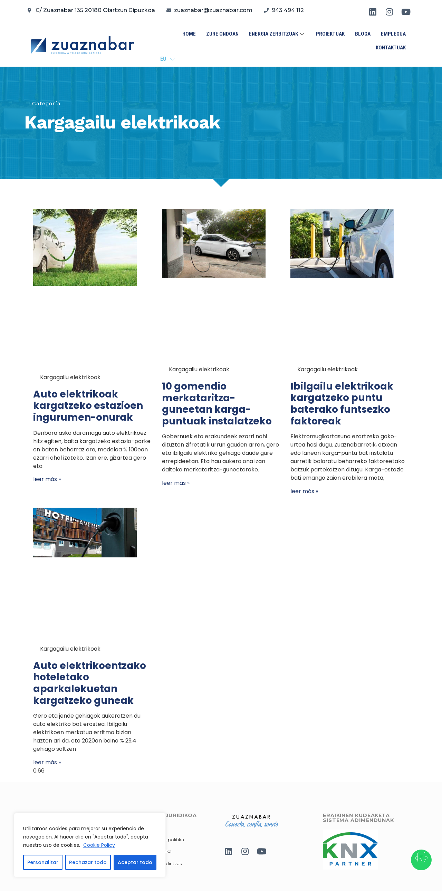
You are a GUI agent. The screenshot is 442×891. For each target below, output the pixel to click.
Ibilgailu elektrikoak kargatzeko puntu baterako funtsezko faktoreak (341, 404)
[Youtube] (406, 11)
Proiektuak (330, 34)
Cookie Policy (99, 845)
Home (189, 34)
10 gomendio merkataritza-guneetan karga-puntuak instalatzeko (217, 404)
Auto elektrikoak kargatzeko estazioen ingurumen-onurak (88, 405)
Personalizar (42, 862)
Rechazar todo (88, 862)
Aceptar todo (135, 862)
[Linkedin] (373, 11)
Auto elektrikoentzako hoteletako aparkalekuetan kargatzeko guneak (89, 683)
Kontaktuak (391, 48)
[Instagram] (389, 11)
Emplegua (393, 34)
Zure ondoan (222, 34)
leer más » (47, 479)
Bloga (363, 34)
